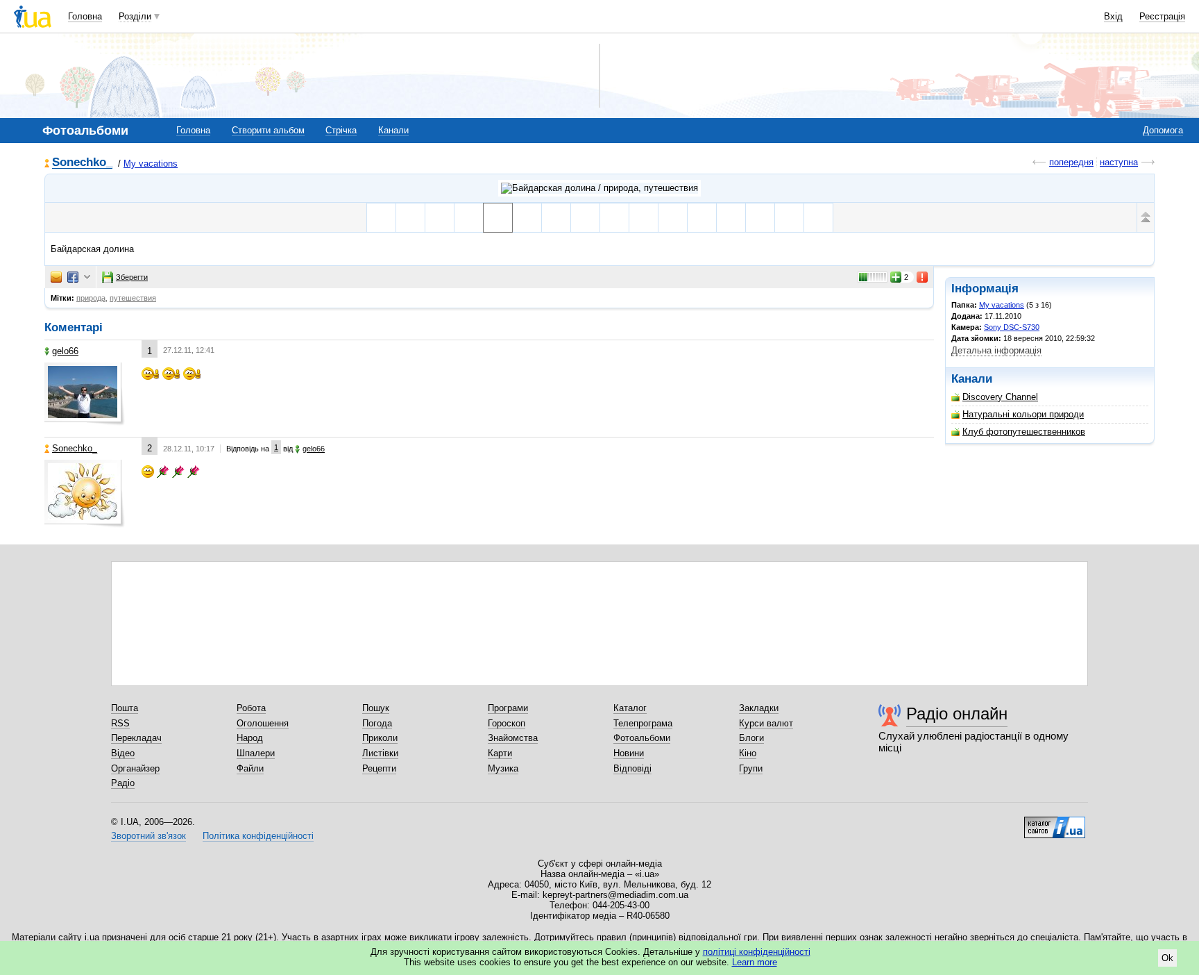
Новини (628, 753)
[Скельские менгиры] (731, 218)
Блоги (751, 738)
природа (90, 298)
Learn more (754, 962)
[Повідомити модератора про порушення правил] (923, 277)
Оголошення (263, 723)
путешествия (133, 298)
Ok (1167, 958)
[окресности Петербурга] (439, 218)
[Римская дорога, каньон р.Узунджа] (469, 218)
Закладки (759, 708)
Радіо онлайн (956, 713)
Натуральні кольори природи (1023, 414)
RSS (120, 723)
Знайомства (513, 738)
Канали (393, 130)
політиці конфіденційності (756, 952)
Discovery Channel (1000, 397)
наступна (1119, 162)
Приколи (380, 738)
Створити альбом (268, 130)
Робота (251, 708)
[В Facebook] (72, 277)
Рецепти (379, 768)
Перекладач (136, 738)
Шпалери (256, 753)
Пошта (124, 708)
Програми (508, 708)
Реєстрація (1162, 16)
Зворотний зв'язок (148, 836)
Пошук (375, 708)
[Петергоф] (410, 218)
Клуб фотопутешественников (1023, 431)
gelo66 (65, 351)
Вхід (1113, 16)
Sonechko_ (82, 163)
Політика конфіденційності (258, 836)
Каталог (630, 708)
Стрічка (341, 130)
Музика (503, 768)
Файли (250, 768)
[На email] (56, 277)
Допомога (1163, 130)
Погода (377, 723)
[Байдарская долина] (498, 218)
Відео (123, 753)
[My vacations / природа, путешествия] (599, 188)
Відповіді (632, 768)
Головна (85, 16)
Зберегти (132, 277)
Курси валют (766, 723)
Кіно (747, 753)
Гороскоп (506, 723)
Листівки (380, 753)
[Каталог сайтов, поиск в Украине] (1054, 822)
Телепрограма (642, 723)
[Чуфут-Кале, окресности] (556, 218)
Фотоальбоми (641, 738)
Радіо (123, 783)
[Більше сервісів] (87, 277)
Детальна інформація (996, 350)
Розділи (135, 16)
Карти (500, 753)
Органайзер (135, 768)
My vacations (151, 163)
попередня (1071, 162)
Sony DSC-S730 (1011, 327)
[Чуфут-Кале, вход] (585, 218)
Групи (751, 768)
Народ (250, 738)
